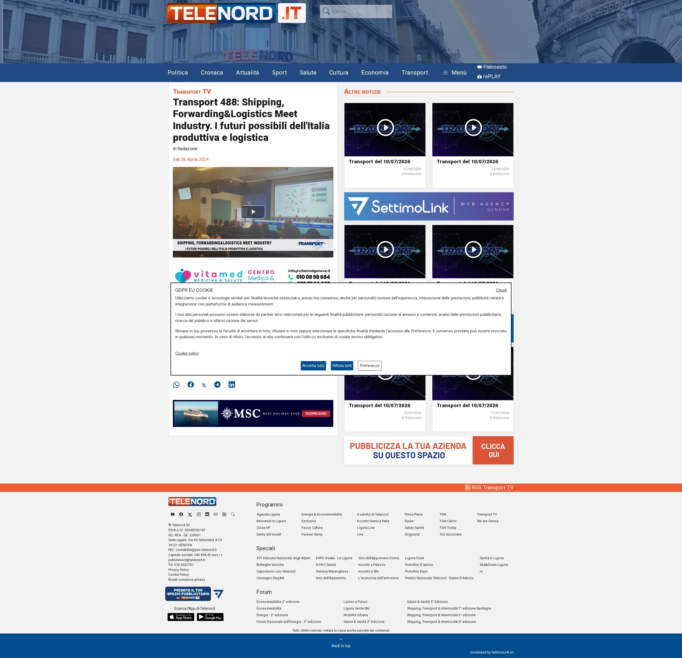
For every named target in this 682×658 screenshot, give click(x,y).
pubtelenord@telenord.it (186, 560)
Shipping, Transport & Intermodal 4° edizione (441, 622)
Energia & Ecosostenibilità (322, 514)
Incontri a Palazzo (371, 565)
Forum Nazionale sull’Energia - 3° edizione (289, 622)
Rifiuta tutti (342, 365)
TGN (443, 514)
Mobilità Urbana (356, 615)
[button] (454, 73)
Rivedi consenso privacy (186, 580)
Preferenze (370, 365)
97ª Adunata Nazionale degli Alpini (283, 558)
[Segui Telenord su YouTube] (172, 514)
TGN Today (448, 528)
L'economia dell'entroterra (378, 578)
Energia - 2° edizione (272, 615)
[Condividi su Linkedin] (231, 384)
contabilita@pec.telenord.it (196, 550)
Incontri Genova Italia (373, 521)
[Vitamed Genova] (253, 277)
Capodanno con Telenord (276, 571)
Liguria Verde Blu (357, 608)
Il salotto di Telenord (372, 514)
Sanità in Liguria (492, 558)
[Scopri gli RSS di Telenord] (224, 514)
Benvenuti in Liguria (271, 521)
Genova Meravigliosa (332, 571)
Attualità (247, 72)
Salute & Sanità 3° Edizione (364, 622)
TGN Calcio (448, 521)
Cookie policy (187, 353)
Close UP (263, 528)
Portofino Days (416, 571)
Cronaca (212, 72)
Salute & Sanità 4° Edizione (427, 602)
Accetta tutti (313, 365)
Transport (414, 72)
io (481, 571)
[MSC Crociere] (253, 413)
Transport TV (192, 91)
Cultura (338, 72)
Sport (279, 72)
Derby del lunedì (269, 534)
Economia (375, 72)
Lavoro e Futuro (356, 602)
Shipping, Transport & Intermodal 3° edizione (441, 615)
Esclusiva (309, 521)
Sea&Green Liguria (494, 565)
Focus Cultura (312, 528)
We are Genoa (487, 521)
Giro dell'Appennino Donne (378, 558)
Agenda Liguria (268, 514)
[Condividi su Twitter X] (204, 384)
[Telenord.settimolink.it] (429, 450)
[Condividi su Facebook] (190, 384)
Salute (308, 72)
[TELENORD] (192, 501)
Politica (178, 72)
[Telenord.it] (194, 593)
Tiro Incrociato (451, 534)
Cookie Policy (178, 575)
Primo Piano (414, 514)
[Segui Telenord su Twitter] (189, 514)
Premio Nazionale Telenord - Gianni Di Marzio (439, 578)
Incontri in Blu (368, 571)
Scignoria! (412, 534)
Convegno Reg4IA (270, 578)
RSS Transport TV (492, 487)
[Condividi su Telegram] (217, 384)
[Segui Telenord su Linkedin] (207, 514)
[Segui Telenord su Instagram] (198, 514)
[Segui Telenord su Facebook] (181, 514)
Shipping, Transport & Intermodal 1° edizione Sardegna (449, 608)
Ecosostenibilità (269, 608)
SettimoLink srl (503, 652)
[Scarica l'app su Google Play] (210, 617)
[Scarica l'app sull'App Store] (181, 617)
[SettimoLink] (429, 206)
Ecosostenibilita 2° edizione (278, 602)
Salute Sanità (414, 528)
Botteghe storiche (270, 565)
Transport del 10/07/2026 (379, 161)
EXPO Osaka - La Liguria (334, 558)
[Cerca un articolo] (233, 514)
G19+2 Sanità (326, 565)
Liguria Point (414, 558)
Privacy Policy (178, 570)
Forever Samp (312, 534)
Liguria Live (366, 528)
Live (360, 534)
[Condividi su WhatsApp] (178, 384)
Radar (409, 521)
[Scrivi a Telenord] (216, 514)
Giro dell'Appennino (331, 578)
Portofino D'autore (419, 565)
